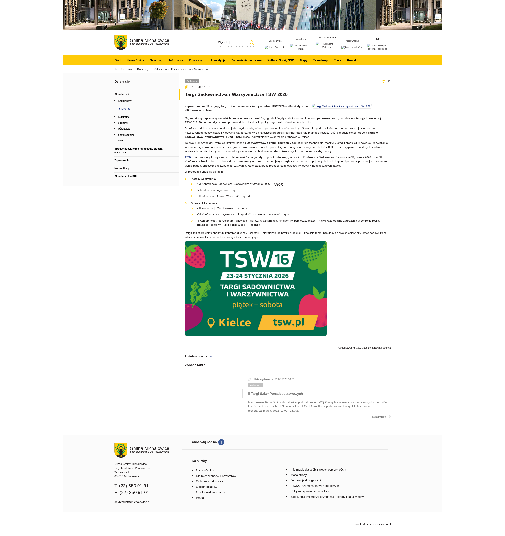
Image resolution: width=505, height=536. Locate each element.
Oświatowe (124, 128)
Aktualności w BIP (125, 176)
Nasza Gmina (135, 60)
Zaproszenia (121, 160)
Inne (120, 140)
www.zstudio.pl (381, 524)
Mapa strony (299, 475)
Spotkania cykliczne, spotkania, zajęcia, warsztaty (138, 150)
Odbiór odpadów (206, 486)
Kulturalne (124, 117)
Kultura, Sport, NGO (280, 60)
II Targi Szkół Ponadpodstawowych (275, 394)
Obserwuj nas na (204, 442)
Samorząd (156, 60)
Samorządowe (126, 134)
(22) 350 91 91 (134, 485)
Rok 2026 (124, 108)
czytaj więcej (379, 416)
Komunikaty (125, 101)
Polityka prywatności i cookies (310, 491)
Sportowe (123, 123)
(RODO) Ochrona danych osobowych (315, 485)
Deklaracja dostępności (306, 480)
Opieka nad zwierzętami (211, 492)
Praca (337, 60)
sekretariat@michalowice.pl (132, 502)
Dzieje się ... (197, 60)
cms (368, 524)
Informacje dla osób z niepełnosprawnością (318, 469)
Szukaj (252, 42)
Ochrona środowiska (209, 481)
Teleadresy (320, 60)
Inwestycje (218, 60)
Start (117, 60)
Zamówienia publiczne (246, 60)
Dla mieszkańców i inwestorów (216, 476)
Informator (176, 60)
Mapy (303, 60)
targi (211, 356)
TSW (188, 157)
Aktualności (121, 94)
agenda (278, 183)
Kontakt (352, 60)
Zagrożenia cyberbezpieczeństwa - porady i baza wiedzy (327, 496)
